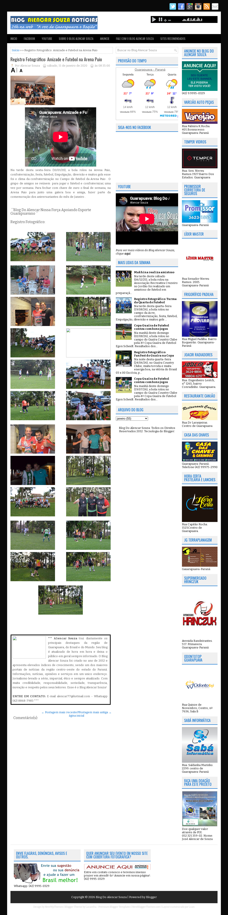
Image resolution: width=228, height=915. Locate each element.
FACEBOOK (29, 38)
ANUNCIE (104, 38)
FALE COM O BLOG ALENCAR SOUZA (135, 38)
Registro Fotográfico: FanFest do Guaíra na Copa (154, 354)
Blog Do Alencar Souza (111, 897)
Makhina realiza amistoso (154, 272)
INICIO (13, 38)
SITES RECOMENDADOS (172, 38)
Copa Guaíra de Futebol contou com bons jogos (151, 327)
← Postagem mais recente (59, 712)
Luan (192, 906)
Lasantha (91, 906)
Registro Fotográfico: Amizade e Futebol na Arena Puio (56, 59)
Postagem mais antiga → (95, 712)
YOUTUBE (47, 38)
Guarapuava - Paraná (150, 69)
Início (16, 50)
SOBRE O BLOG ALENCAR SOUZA (76, 38)
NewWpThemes (54, 906)
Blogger (169, 431)
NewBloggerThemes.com (146, 906)
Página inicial (76, 714)
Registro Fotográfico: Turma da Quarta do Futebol (155, 300)
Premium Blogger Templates (114, 906)
